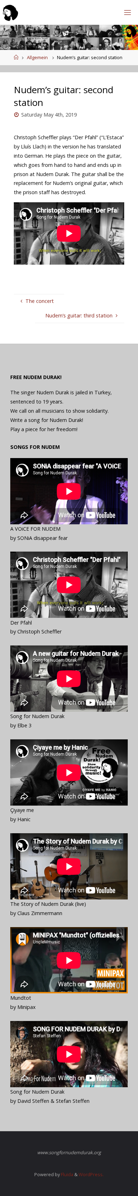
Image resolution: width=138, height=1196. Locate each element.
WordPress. (91, 1174)
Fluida (66, 1174)
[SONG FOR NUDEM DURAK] (10, 12)
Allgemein (37, 57)
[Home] (16, 57)
